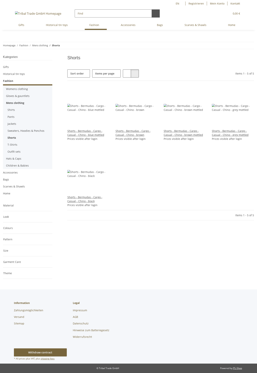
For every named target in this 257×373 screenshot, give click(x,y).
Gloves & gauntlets (18, 96)
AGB (75, 317)
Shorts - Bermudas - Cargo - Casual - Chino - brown (133, 133)
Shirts (11, 110)
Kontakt (235, 3)
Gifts (6, 67)
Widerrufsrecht (82, 337)
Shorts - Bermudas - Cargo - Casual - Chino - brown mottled (183, 133)
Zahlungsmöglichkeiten (28, 310)
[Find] (156, 13)
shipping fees (48, 358)
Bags (6, 179)
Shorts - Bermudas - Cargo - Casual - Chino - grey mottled (230, 133)
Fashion (8, 81)
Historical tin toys (14, 74)
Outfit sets (14, 151)
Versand (19, 317)
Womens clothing (17, 89)
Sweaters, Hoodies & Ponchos (26, 130)
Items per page (104, 73)
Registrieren (196, 3)
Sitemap (19, 323)
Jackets (12, 124)
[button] (220, 13)
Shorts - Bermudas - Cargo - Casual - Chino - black (84, 199)
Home (6, 193)
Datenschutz (81, 323)
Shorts (12, 137)
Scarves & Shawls (14, 186)
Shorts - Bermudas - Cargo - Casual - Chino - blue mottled (85, 133)
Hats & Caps (13, 158)
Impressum (80, 310)
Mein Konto (217, 3)
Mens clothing (15, 103)
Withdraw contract (40, 352)
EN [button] (177, 3)
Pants (11, 117)
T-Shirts (12, 144)
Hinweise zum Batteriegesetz (91, 330)
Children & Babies (17, 165)
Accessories (10, 172)
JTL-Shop (237, 368)
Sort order (77, 73)
